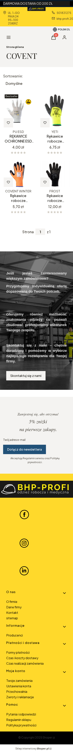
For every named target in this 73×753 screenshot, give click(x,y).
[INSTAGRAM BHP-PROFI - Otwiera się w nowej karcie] (24, 542)
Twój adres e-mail (14, 439)
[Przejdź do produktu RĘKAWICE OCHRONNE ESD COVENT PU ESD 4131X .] (18, 110)
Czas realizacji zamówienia (25, 663)
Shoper (47, 737)
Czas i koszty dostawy (22, 658)
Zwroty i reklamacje (20, 697)
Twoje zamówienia (19, 681)
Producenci (14, 635)
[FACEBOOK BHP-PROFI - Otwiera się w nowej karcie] (24, 514)
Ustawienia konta (18, 686)
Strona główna (15, 47)
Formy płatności (18, 652)
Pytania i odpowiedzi (21, 714)
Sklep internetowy (32, 748)
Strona (28, 232)
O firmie (11, 602)
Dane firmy (14, 607)
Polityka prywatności (21, 725)
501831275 (64, 12)
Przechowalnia (16, 691)
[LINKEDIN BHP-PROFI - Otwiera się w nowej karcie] (24, 571)
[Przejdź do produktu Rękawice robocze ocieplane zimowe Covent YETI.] (55, 110)
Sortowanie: (13, 76)
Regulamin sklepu (18, 720)
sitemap (12, 618)
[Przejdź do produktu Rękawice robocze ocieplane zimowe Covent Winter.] (18, 174)
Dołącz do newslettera (24, 449)
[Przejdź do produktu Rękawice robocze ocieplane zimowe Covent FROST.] (55, 174)
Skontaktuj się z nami (25, 376)
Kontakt (12, 612)
